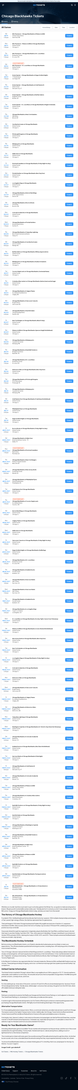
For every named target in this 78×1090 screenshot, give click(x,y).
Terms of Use (20, 1078)
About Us (34, 1071)
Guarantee (24, 1071)
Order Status (6, 1071)
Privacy (29, 1078)
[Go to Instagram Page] (61, 1078)
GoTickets (5, 1051)
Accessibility (5, 1078)
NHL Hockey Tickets (16, 1051)
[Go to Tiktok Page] (66, 1078)
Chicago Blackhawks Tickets (34, 1051)
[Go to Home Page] (39, 5)
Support (15, 1071)
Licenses (12, 1078)
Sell (43, 1071)
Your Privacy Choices (11, 1081)
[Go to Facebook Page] (71, 1078)
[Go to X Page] (75, 1078)
